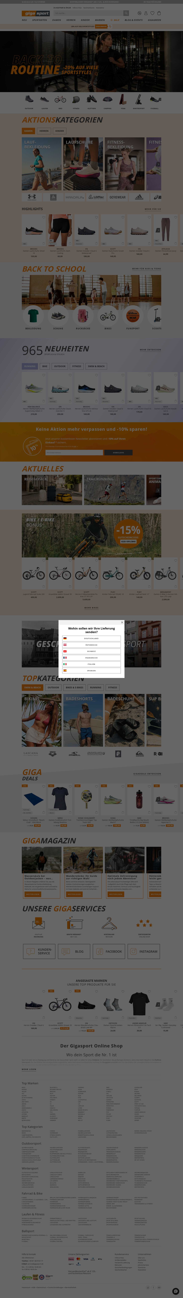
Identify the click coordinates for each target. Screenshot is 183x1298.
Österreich (91, 645)
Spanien (91, 671)
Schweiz (91, 651)
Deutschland (91, 638)
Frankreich (91, 658)
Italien (91, 664)
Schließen (122, 622)
